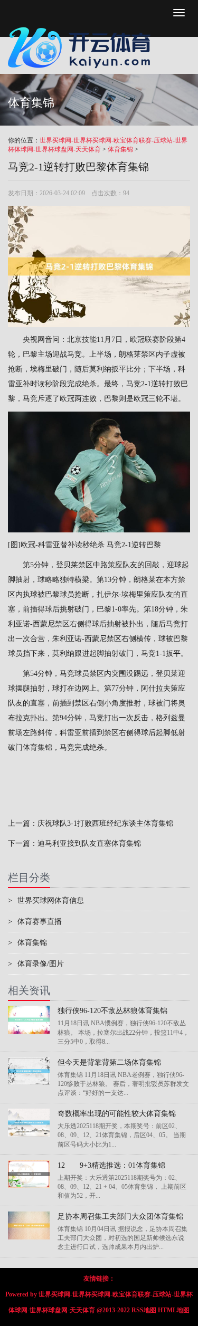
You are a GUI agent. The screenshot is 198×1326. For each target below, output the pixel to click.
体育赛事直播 (35, 922)
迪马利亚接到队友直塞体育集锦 (89, 843)
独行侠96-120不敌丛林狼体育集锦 (112, 1011)
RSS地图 (143, 1310)
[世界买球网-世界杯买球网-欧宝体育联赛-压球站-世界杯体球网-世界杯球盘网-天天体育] (82, 24)
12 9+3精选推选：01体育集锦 (111, 1165)
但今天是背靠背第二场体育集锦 (109, 1062)
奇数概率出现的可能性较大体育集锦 (117, 1114)
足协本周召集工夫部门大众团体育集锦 (120, 1216)
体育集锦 (120, 149)
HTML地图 (174, 1310)
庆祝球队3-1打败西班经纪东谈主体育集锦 (105, 823)
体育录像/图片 (36, 964)
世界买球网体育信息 (46, 900)
